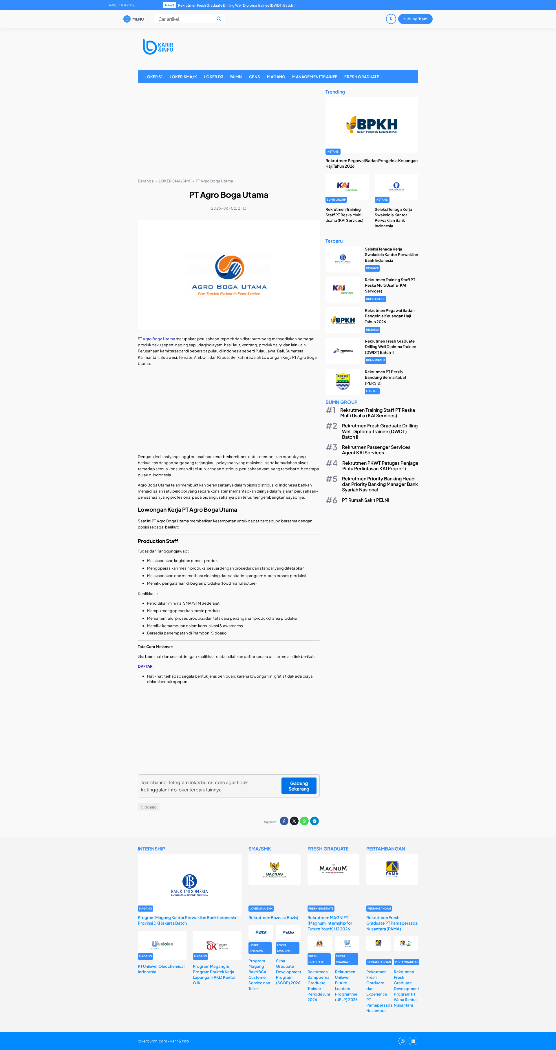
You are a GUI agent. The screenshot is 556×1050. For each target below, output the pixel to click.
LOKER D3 (213, 76)
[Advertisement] (229, 131)
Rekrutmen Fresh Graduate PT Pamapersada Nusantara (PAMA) (392, 923)
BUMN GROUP (336, 199)
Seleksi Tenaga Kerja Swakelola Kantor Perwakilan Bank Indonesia (391, 254)
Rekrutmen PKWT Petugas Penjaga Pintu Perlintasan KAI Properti (380, 465)
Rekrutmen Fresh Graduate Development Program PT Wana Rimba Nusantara (406, 988)
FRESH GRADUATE (361, 76)
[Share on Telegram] (314, 821)
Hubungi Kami (415, 18)
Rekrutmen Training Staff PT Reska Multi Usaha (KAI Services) (344, 215)
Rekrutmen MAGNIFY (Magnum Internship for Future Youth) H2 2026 (330, 923)
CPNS (254, 76)
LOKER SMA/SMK (261, 908)
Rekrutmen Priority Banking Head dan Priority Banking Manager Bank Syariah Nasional (380, 484)
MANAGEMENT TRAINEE (314, 76)
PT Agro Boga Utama (157, 338)
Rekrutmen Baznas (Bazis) (273, 917)
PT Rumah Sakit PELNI (365, 500)
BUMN (236, 76)
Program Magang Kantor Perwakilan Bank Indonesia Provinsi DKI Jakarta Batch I (187, 920)
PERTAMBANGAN (379, 908)
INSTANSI (333, 151)
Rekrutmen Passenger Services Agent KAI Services (376, 450)
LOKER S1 (153, 76)
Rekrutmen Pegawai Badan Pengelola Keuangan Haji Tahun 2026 (390, 316)
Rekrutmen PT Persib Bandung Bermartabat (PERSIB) (221, 5)
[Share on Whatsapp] (304, 821)
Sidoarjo (149, 806)
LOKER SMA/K (183, 76)
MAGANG (276, 76)
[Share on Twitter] (294, 821)
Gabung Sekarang (298, 786)
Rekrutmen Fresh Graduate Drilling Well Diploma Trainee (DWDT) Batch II (390, 346)
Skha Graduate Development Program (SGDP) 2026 (288, 971)
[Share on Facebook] (284, 821)
